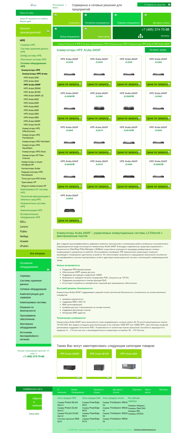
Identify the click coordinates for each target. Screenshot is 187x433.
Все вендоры (37, 253)
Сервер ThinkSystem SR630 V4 (115, 403)
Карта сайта (34, 413)
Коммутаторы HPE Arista (34, 151)
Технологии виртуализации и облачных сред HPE (35, 198)
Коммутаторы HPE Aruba (34, 73)
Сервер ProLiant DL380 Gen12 (67, 414)
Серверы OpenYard (136, 408)
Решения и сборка (98, 391)
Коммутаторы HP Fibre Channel (33, 156)
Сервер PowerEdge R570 (91, 409)
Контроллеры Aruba (30, 168)
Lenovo (24, 226)
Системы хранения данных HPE (34, 50)
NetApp (24, 236)
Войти (55, 7)
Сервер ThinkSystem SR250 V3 (115, 414)
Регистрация (58, 4)
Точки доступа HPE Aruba (33, 178)
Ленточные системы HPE (33, 59)
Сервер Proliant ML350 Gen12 (67, 403)
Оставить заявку (158, 49)
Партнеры (137, 389)
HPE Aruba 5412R (32, 124)
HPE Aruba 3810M (32, 91)
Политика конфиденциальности (145, 429)
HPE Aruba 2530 (31, 77)
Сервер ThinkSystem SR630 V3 (115, 409)
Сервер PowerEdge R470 (91, 403)
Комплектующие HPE (31, 210)
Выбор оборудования (70, 36)
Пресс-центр (148, 391)
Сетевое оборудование (33, 289)
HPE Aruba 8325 (31, 102)
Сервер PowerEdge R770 (91, 420)
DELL (23, 221)
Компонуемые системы (33, 302)
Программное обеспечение (28, 317)
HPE (22, 40)
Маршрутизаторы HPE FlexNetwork (32, 173)
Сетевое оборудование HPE (33, 65)
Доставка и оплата (161, 22)
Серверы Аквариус (136, 405)
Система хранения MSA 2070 (68, 420)
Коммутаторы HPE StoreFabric (31, 146)
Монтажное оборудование (28, 325)
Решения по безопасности (28, 308)
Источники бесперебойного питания (29, 335)
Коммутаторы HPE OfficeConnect (31, 130)
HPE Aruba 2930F (32, 84)
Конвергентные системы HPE (33, 205)
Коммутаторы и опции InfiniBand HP (31, 163)
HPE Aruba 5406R (32, 121)
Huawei (24, 241)
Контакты (165, 35)
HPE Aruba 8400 (31, 106)
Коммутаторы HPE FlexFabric (36, 141)
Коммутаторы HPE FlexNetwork (31, 136)
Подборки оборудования (128, 22)
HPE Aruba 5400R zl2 (33, 95)
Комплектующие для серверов (32, 295)
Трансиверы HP (28, 182)
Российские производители (97, 22)
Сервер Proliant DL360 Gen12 (67, 409)
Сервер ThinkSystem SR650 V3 (115, 420)
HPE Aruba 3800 (31, 117)
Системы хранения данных (31, 282)
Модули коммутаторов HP (33, 185)
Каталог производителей (30, 30)
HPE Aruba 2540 (31, 81)
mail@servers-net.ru (33, 389)
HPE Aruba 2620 (31, 110)
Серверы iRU (134, 410)
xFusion (24, 246)
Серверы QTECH (135, 413)
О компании (74, 22)
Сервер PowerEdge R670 (91, 414)
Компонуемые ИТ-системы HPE (34, 191)
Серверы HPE (28, 44)
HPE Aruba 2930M (32, 88)
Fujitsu (23, 231)
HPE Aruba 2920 (31, 113)
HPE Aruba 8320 (31, 99)
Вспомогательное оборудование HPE (30, 215)
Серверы (25, 275)
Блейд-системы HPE (31, 55)
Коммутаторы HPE (30, 69)
